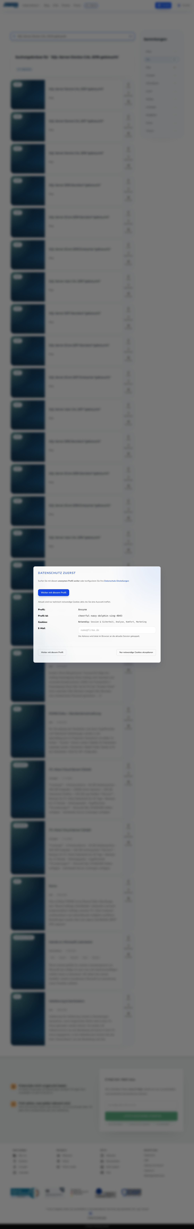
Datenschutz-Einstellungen (116, 581)
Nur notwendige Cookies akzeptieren (136, 652)
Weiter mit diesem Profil (53, 592)
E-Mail (41, 628)
